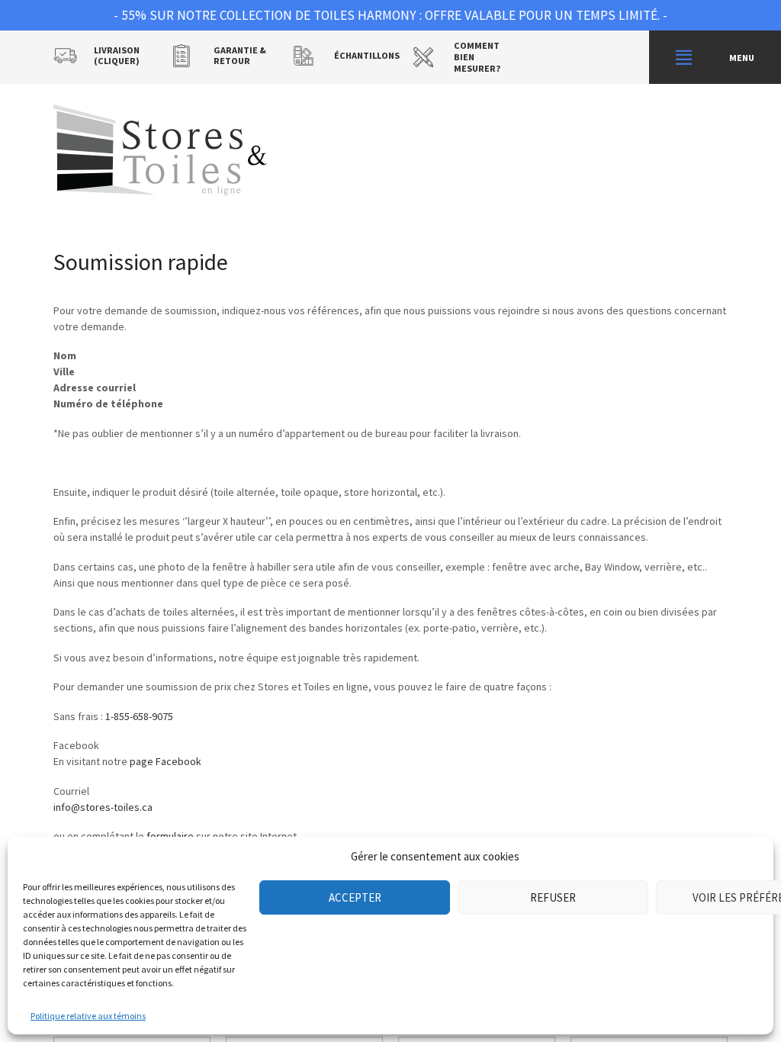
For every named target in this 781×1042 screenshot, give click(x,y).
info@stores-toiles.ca (103, 807)
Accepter (355, 897)
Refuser (553, 897)
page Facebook (165, 761)
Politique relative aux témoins (88, 1015)
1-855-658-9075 (139, 716)
